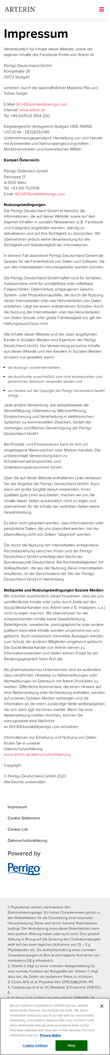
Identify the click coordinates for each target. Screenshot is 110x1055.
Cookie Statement (24, 818)
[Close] (101, 1006)
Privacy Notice (50, 1035)
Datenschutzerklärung (27, 840)
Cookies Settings (35, 1045)
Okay (72, 1045)
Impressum (17, 807)
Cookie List (18, 829)
